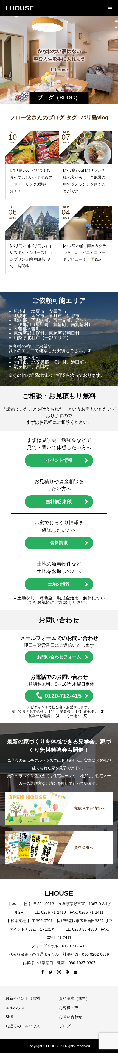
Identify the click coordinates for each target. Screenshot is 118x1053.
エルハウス (15, 1007)
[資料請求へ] (59, 831)
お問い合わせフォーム (59, 657)
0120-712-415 (63, 695)
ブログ (65, 1026)
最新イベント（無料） (24, 998)
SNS (9, 1016)
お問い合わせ (70, 1016)
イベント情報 (59, 460)
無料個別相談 (59, 501)
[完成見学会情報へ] (59, 792)
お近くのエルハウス (22, 1026)
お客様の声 (68, 1007)
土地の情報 (59, 584)
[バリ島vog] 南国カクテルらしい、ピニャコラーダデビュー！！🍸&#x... (84, 252)
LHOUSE (19, 8)
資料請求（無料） (74, 998)
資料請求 (59, 542)
